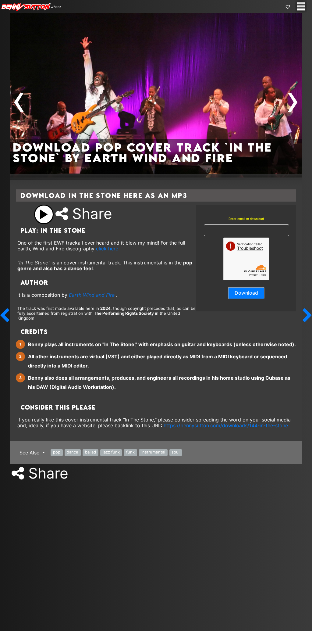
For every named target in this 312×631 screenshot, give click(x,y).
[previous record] (4, 315)
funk (130, 452)
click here (107, 249)
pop (56, 452)
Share (90, 214)
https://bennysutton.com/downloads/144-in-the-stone (226, 425)
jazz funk (111, 452)
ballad (90, 452)
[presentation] (19, 99)
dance (72, 452)
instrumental (153, 452)
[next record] (307, 315)
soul (175, 452)
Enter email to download (246, 218)
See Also (30, 453)
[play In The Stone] (44, 214)
